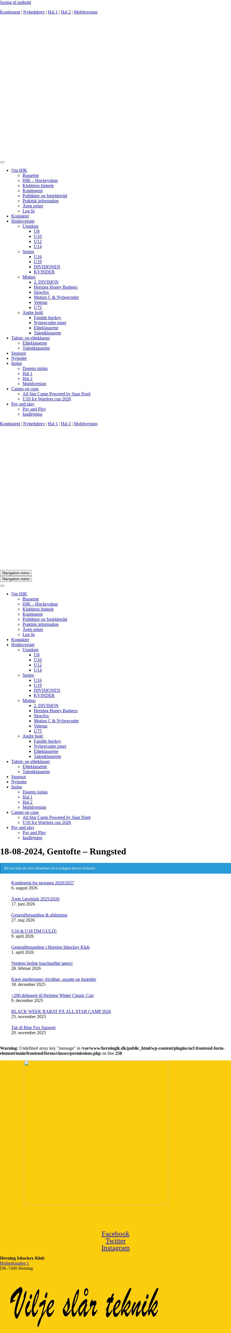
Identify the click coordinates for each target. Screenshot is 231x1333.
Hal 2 (66, 12)
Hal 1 (53, 12)
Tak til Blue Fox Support (33, 1027)
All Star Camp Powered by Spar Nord (56, 393)
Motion (29, 277)
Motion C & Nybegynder (56, 297)
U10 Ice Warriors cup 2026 (47, 398)
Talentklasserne (47, 332)
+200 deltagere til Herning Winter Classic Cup (52, 995)
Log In (29, 211)
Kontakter (20, 216)
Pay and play (22, 404)
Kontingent (10, 12)
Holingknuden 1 (14, 1263)
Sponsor (18, 353)
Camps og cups (25, 388)
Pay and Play (34, 409)
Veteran (40, 302)
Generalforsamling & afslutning (39, 915)
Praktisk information (41, 200)
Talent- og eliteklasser (30, 338)
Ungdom (30, 226)
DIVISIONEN (47, 266)
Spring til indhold (15, 2)
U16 (38, 256)
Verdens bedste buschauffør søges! (42, 963)
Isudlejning (32, 414)
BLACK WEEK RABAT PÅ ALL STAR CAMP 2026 (61, 1011)
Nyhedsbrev (34, 12)
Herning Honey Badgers (55, 287)
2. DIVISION (46, 282)
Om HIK (19, 170)
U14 (38, 246)
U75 (38, 307)
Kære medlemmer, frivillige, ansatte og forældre (53, 979)
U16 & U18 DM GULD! (34, 931)
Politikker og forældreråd (45, 195)
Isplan (16, 363)
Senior (28, 251)
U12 (38, 241)
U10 (38, 236)
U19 (38, 261)
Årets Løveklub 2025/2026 (35, 898)
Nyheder (19, 358)
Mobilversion (85, 12)
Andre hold (33, 312)
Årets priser (33, 205)
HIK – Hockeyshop (40, 180)
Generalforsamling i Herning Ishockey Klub (50, 947)
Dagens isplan (35, 368)
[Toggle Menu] (2, 162)
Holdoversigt (22, 221)
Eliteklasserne (46, 327)
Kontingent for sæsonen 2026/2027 (42, 882)
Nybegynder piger (50, 322)
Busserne (31, 175)
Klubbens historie (38, 185)
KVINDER (44, 271)
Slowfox (41, 292)
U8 (36, 231)
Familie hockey (47, 317)
